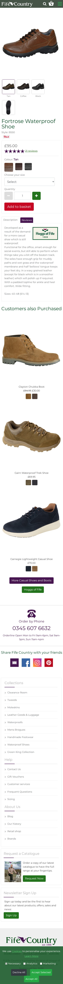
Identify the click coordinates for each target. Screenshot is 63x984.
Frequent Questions (19, 791)
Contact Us (14, 769)
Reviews (27, 220)
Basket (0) (51, 3)
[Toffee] (35, 568)
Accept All (31, 978)
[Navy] (35, 482)
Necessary (14, 963)
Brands (11, 838)
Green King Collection (20, 752)
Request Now (34, 878)
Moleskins (13, 707)
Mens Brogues (16, 729)
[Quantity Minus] (8, 196)
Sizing (11, 799)
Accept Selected (41, 972)
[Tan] (8, 167)
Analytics (31, 963)
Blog (10, 816)
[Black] (28, 166)
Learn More (31, 956)
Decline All (19, 972)
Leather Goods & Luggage (23, 714)
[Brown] (28, 482)
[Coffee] (19, 166)
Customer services (18, 784)
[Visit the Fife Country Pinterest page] (48, 662)
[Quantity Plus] (36, 196)
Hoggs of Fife (33, 589)
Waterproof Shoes (18, 744)
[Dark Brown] (35, 396)
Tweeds (12, 700)
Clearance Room (17, 692)
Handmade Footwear (20, 737)
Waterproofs (15, 722)
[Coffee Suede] (28, 396)
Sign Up (11, 915)
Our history (14, 823)
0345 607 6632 (31, 628)
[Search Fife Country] (44, 4)
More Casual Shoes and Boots (31, 580)
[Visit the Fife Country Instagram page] (37, 662)
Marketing (49, 963)
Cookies (17, 951)
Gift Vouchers (15, 776)
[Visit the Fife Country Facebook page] (25, 662)
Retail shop (14, 831)
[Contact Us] (14, 662)
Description (10, 219)
